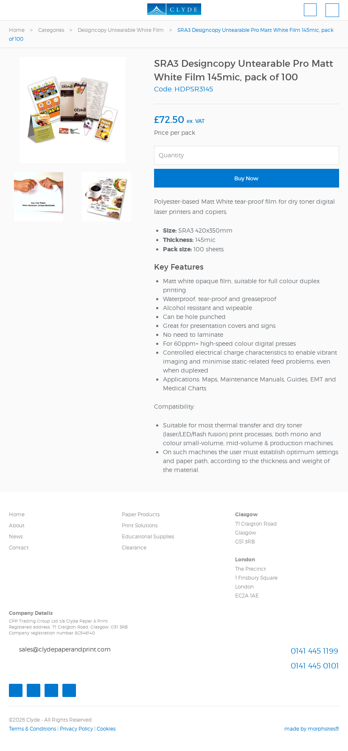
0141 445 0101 (315, 665)
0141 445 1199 (314, 650)
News (15, 536)
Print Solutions (139, 525)
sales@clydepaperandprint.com (65, 649)
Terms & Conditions (32, 728)
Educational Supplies (148, 536)
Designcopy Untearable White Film (121, 30)
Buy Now (246, 178)
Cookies (106, 728)
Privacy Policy (76, 728)
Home (17, 30)
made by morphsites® (311, 728)
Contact (19, 547)
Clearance (134, 547)
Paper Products (141, 514)
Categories (51, 30)
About (17, 525)
